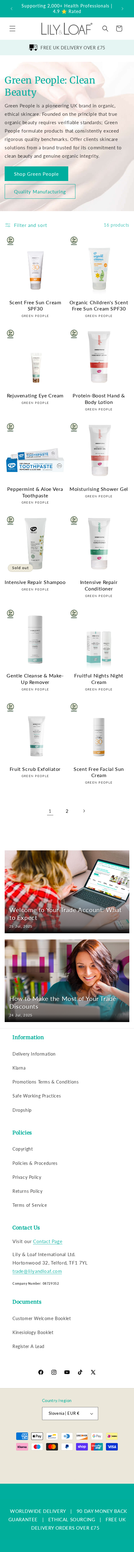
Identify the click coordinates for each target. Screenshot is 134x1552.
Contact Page (47, 1241)
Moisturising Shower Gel (98, 489)
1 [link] (50, 811)
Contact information (70, 1479)
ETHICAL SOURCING (71, 1519)
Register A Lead (28, 1346)
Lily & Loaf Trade (41, 1460)
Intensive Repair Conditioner (99, 585)
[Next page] (84, 811)
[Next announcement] (122, 9)
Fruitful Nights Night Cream (98, 678)
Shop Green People (36, 173)
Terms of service (69, 1469)
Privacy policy (36, 1469)
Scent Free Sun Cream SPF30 (35, 305)
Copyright (22, 1149)
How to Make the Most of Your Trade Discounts (62, 1002)
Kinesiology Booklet (32, 1332)
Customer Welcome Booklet (41, 1318)
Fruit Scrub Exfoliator (35, 769)
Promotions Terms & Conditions (45, 1081)
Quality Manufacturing (40, 191)
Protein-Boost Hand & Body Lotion (99, 398)
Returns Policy (27, 1191)
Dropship (22, 1110)
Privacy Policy (26, 1177)
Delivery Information (34, 1054)
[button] (12, 28)
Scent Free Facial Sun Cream (99, 772)
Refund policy (110, 1460)
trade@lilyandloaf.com (37, 1271)
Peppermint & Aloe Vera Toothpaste (35, 492)
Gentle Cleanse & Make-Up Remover (35, 678)
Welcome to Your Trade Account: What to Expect (65, 913)
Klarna (19, 1067)
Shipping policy (102, 1469)
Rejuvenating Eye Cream (35, 395)
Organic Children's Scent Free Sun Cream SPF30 (98, 305)
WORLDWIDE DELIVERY (38, 1511)
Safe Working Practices (36, 1095)
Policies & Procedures (35, 1163)
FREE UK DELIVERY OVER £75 (73, 47)
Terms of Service (29, 1205)
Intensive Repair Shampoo (35, 582)
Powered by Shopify (74, 1460)
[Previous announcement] (11, 9)
